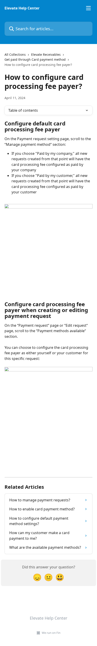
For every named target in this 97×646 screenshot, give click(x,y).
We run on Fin (51, 633)
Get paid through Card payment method (35, 59)
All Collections (15, 54)
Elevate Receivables (46, 54)
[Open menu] (88, 8)
